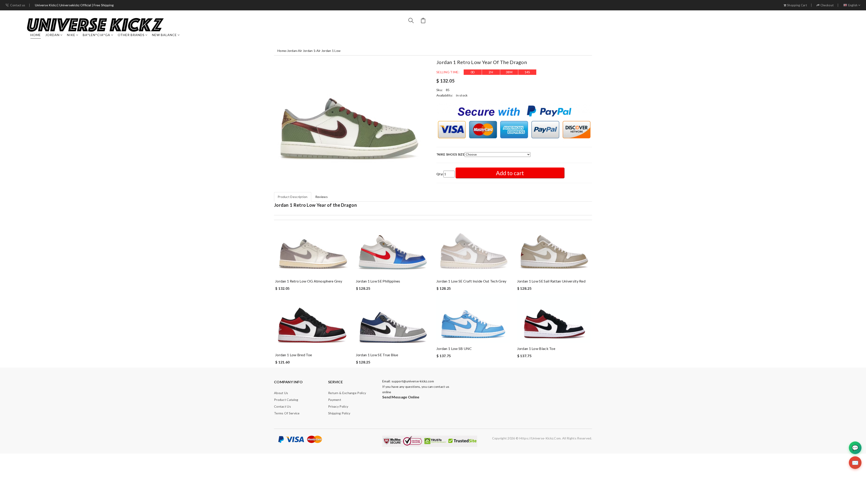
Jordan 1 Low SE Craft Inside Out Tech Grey (471, 281)
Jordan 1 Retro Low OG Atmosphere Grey (308, 281)
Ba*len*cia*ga (96, 35)
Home (35, 35)
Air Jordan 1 (307, 51)
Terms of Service (287, 413)
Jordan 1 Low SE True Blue (377, 355)
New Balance (164, 35)
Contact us (17, 5)
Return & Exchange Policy (347, 393)
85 (448, 90)
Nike (71, 35)
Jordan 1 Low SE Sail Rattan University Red (551, 281)
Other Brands (131, 35)
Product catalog (286, 400)
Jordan (52, 35)
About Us (281, 393)
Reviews (321, 197)
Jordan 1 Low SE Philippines (378, 281)
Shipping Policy (339, 413)
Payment (334, 400)
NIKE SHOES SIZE (450, 154)
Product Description (293, 197)
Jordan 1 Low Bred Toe (293, 355)
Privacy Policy (338, 406)
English (853, 5)
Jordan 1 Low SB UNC (454, 348)
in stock (462, 95)
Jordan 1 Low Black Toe (536, 348)
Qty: (439, 174)
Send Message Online (400, 397)
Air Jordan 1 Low (328, 51)
